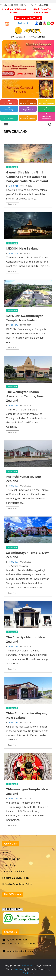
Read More (12, 204)
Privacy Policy (9, 865)
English (21, 23)
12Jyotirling (9, 109)
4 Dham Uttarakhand (27, 118)
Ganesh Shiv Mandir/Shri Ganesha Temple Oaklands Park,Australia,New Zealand (27, 176)
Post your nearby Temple (28, 18)
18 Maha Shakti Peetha (28, 102)
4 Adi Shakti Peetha (46, 102)
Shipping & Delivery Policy (15, 877)
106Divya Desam (28, 109)
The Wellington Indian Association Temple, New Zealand (25, 396)
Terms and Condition (13, 871)
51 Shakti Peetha (9, 102)
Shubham (13, 186)
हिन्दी (26, 23)
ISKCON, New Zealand (22, 248)
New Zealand (12, 167)
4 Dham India (9, 118)
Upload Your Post (11, 858)
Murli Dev (13, 253)
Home (5, 852)
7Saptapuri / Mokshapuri (46, 116)
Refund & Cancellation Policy (17, 884)
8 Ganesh (47, 109)
